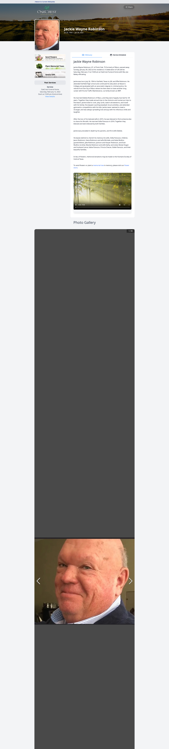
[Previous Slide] (38, 581)
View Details (50, 96)
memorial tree (98, 165)
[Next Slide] (131, 581)
